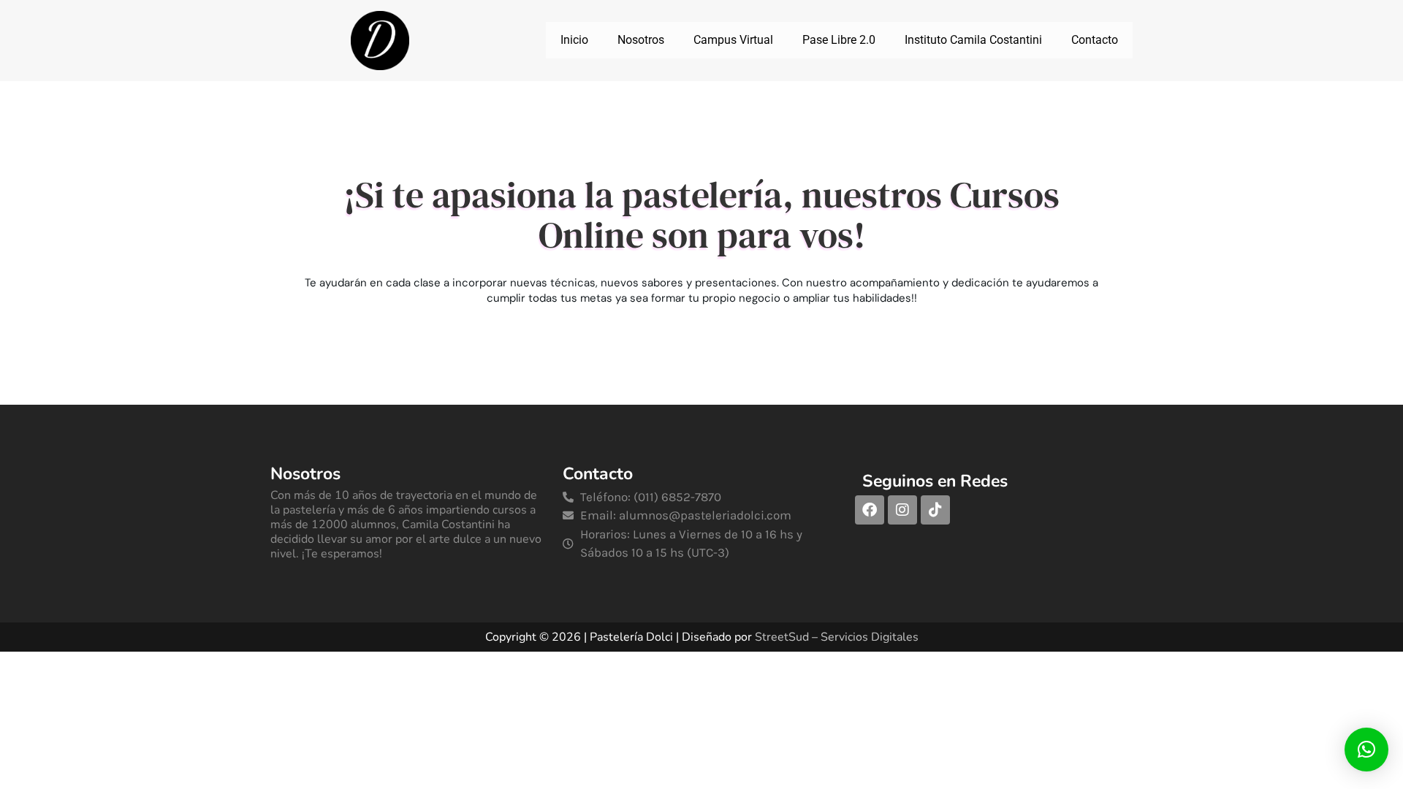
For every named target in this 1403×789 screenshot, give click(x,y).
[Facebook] (869, 510)
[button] (1366, 749)
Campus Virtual (733, 40)
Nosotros (640, 40)
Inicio (574, 40)
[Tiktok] (935, 510)
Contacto (1094, 40)
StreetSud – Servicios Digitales (837, 637)
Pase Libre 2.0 (838, 40)
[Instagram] (902, 510)
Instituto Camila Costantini (973, 40)
